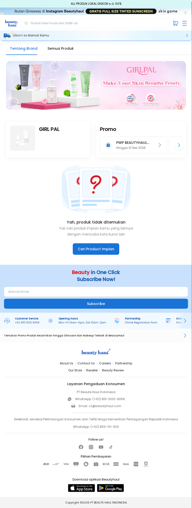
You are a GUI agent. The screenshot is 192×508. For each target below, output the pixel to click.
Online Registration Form (141, 322)
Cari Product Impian (96, 249)
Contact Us (86, 363)
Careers (105, 363)
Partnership (123, 363)
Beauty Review (113, 370)
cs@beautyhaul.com (105, 406)
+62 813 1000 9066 (27, 322)
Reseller (92, 370)
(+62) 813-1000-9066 (108, 399)
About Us (66, 363)
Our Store (75, 370)
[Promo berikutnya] (179, 145)
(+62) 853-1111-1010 (104, 427)
